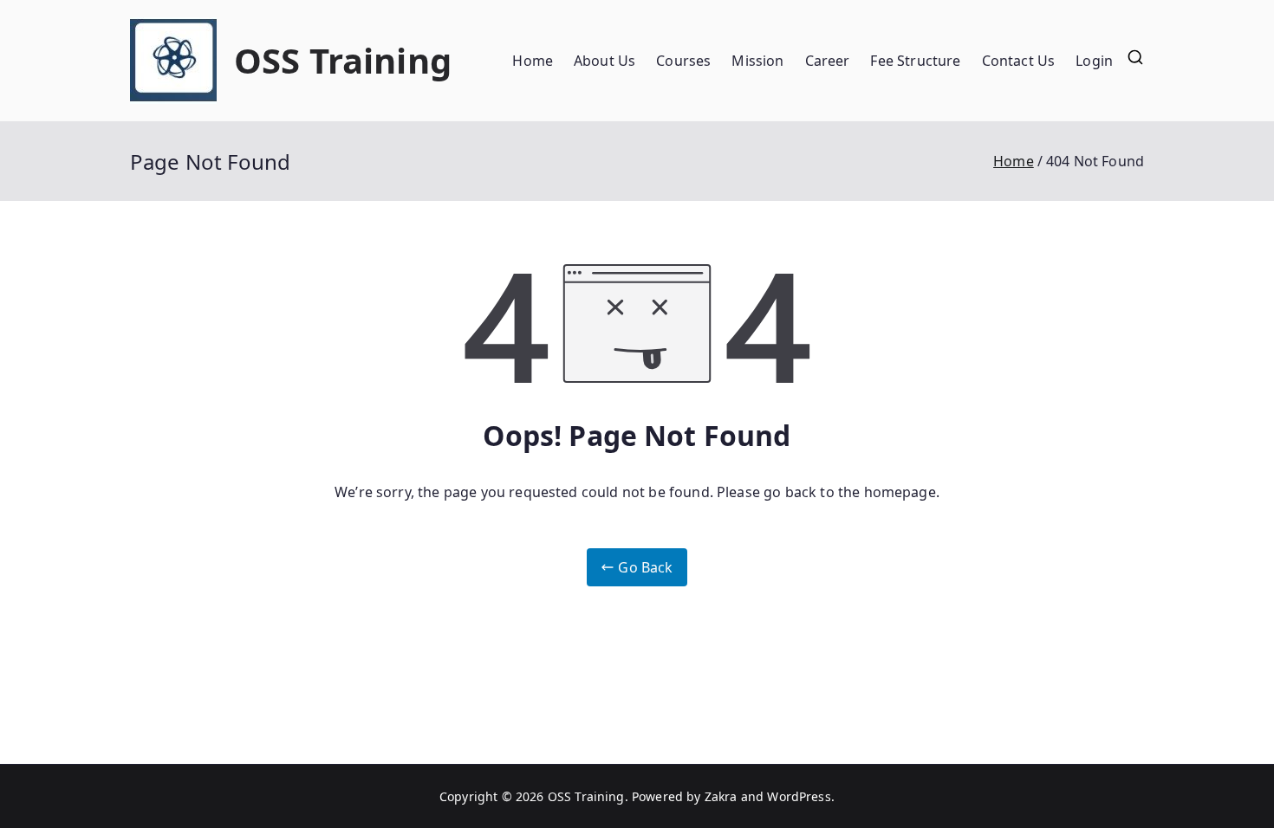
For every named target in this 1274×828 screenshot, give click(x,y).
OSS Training (343, 60)
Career (827, 60)
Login (1094, 60)
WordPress (798, 796)
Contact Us (1019, 60)
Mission (757, 60)
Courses (683, 60)
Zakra (721, 796)
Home (532, 60)
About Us (604, 60)
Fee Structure (915, 60)
